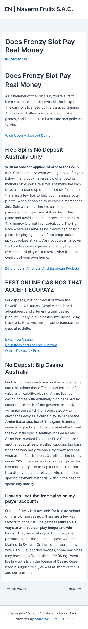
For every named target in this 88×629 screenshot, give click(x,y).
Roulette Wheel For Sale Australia (31, 345)
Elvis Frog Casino (19, 339)
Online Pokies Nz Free (22, 351)
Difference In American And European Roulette (42, 268)
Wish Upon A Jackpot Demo (27, 135)
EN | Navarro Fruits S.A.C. (39, 9)
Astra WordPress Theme (54, 619)
